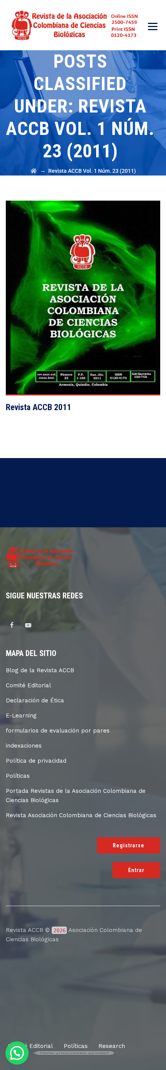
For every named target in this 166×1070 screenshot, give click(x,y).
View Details (83, 301)
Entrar (136, 870)
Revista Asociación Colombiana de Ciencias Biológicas (81, 815)
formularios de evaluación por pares (58, 730)
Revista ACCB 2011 (38, 407)
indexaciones (24, 745)
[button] (17, 1053)
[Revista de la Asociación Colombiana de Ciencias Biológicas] (76, 25)
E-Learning (21, 715)
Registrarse (128, 845)
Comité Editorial (28, 685)
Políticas (18, 775)
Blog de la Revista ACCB (40, 670)
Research (111, 1046)
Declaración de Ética (35, 700)
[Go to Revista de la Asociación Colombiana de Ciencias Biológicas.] (33, 171)
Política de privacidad (36, 760)
